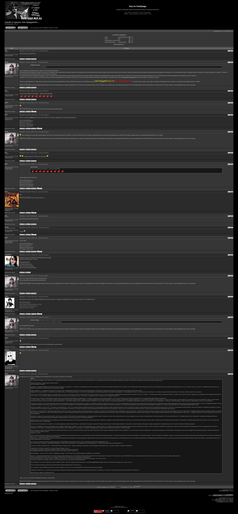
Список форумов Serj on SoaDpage (39, 27)
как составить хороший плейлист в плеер (30, 304)
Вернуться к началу (10, 58)
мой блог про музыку (24, 302)
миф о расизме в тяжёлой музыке (28, 306)
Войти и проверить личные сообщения (139, 13)
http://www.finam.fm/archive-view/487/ (28, 218)
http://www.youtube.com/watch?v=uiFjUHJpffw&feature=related (35, 257)
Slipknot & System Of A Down (26, 307)
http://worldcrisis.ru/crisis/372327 (27, 53)
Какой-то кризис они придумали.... (22, 22)
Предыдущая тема (218, 31)
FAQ (126, 12)
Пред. (12, 23)
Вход (150, 13)
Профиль (126, 13)
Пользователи (135, 12)
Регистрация (147, 12)
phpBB (116, 507)
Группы (141, 12)
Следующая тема (228, 31)
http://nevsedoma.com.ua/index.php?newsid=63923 (32, 280)
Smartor (122, 506)
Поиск (129, 12)
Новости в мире (54, 27)
